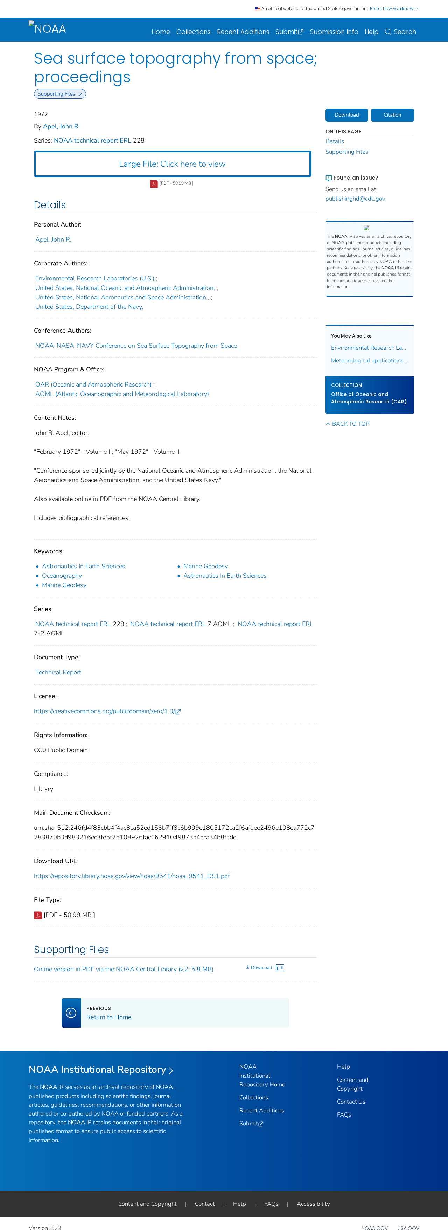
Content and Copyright (147, 1204)
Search (405, 31)
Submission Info (334, 31)
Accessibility (313, 1204)
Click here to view (172, 163)
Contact (205, 1204)
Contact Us (351, 1102)
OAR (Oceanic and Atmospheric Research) (93, 384)
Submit (287, 31)
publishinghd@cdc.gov (355, 199)
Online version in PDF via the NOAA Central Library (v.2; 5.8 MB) (124, 969)
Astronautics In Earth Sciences (83, 566)
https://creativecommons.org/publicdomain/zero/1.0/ (104, 711)
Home (161, 31)
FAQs (344, 1115)
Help (372, 31)
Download (261, 968)
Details (335, 141)
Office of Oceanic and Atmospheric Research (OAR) (369, 398)
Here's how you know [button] (392, 9)
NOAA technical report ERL (93, 140)
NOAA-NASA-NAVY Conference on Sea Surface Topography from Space (136, 345)
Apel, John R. (61, 126)
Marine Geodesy (205, 566)
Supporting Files (347, 152)
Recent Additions (243, 31)
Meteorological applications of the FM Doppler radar (370, 360)
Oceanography (62, 575)
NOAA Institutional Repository (97, 1069)
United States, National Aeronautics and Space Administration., (122, 297)
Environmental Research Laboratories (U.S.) (94, 278)
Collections (193, 31)
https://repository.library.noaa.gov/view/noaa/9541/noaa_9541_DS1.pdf (132, 876)
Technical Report (58, 672)
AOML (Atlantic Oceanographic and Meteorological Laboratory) (122, 394)
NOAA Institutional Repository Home (262, 1075)
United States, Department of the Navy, (89, 307)
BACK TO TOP (350, 424)
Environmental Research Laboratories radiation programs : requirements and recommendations (370, 348)
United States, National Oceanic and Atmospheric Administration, (125, 288)
